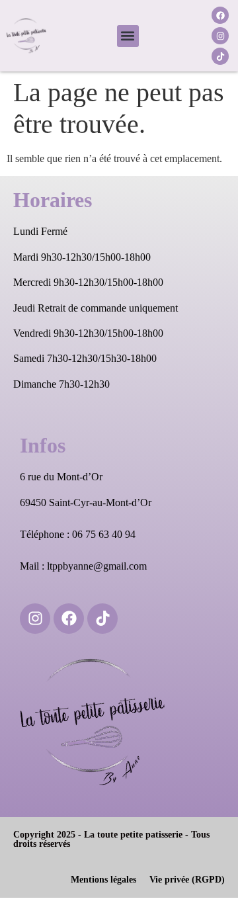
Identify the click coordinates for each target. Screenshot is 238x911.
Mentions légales (103, 880)
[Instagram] (220, 35)
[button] (128, 36)
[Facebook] (220, 15)
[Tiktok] (220, 56)
